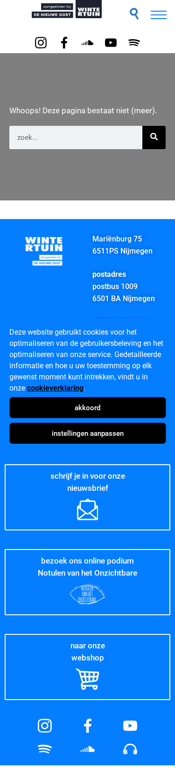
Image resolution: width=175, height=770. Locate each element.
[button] (134, 14)
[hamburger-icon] (158, 15)
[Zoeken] (154, 137)
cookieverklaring (55, 388)
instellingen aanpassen (88, 433)
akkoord (87, 408)
